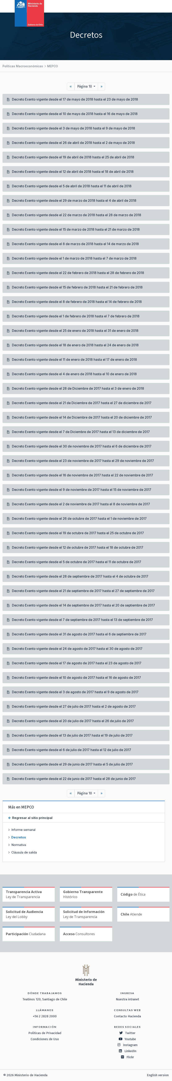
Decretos (18, 837)
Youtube (130, 1039)
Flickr (130, 1057)
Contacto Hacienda (127, 1016)
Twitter (130, 1033)
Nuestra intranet (127, 999)
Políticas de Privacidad (44, 1033)
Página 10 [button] (85, 86)
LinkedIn (130, 1051)
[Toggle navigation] (151, 6)
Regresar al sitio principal (31, 818)
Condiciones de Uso (45, 1039)
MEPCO (52, 66)
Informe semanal (23, 830)
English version (158, 1075)
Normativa (18, 845)
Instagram (130, 1045)
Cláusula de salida (24, 852)
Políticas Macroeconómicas (23, 66)
